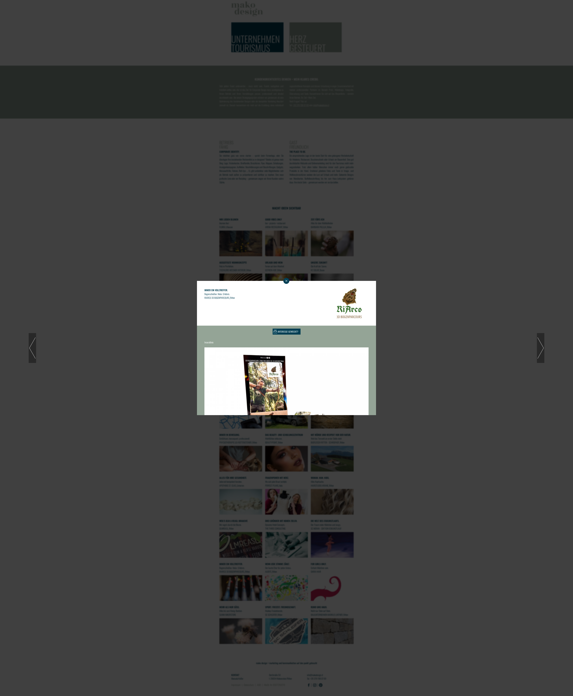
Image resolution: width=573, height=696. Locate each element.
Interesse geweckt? (288, 331)
